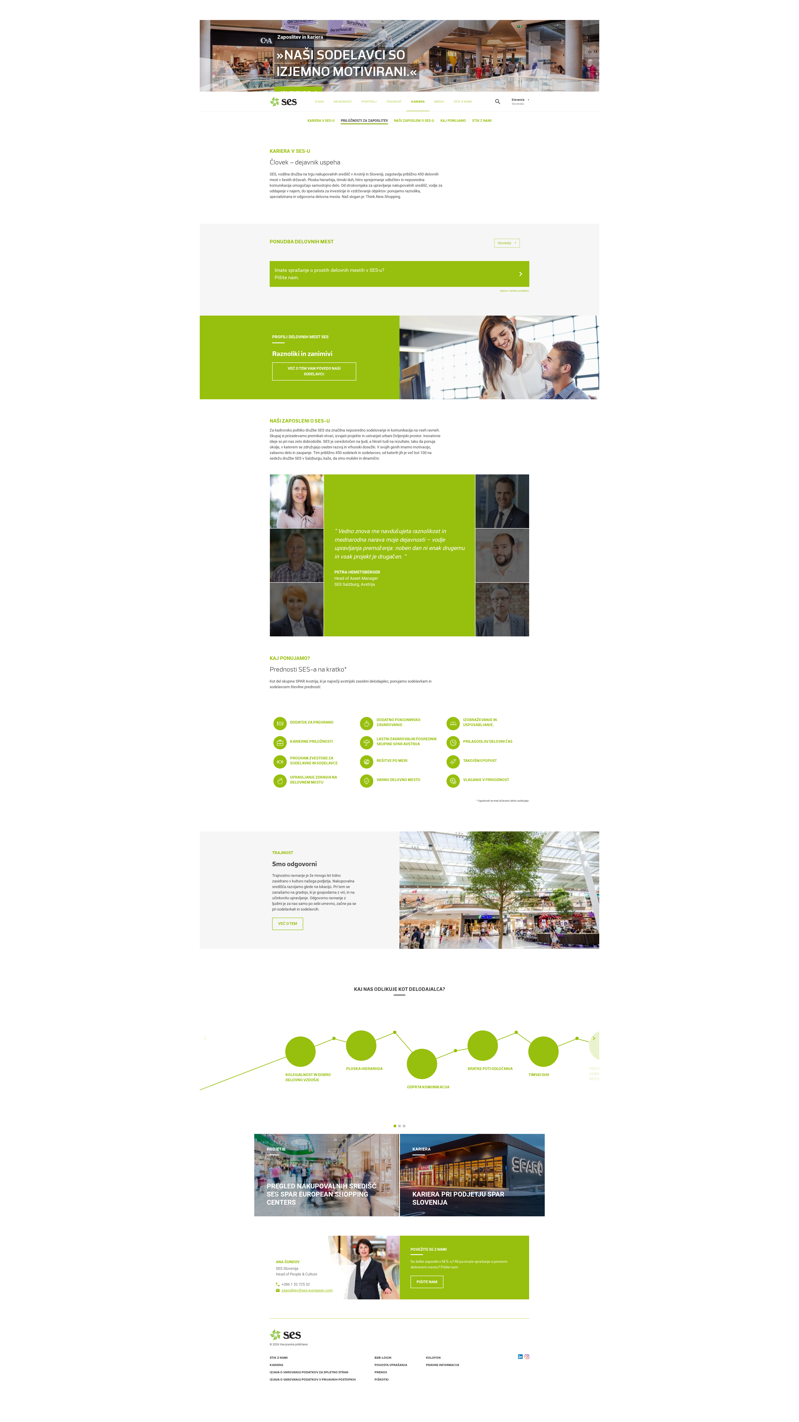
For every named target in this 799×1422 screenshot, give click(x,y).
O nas (319, 101)
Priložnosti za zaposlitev (364, 121)
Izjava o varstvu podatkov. (514, 290)
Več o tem (287, 923)
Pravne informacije (442, 1365)
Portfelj (369, 101)
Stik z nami (463, 101)
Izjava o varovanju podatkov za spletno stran (309, 1372)
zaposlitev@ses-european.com (307, 1290)
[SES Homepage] (283, 102)
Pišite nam (427, 1282)
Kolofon (433, 1358)
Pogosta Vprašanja (391, 1365)
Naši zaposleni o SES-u (414, 121)
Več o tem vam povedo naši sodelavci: (314, 371)
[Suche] (497, 102)
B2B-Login (383, 1358)
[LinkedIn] (520, 1356)
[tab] (297, 501)
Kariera (418, 101)
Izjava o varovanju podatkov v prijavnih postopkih (313, 1379)
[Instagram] (526, 1356)
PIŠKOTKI (382, 1379)
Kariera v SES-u (321, 121)
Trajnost (394, 101)
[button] (594, 1051)
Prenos (381, 1372)
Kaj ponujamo (453, 121)
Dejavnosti (343, 101)
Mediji (439, 101)
